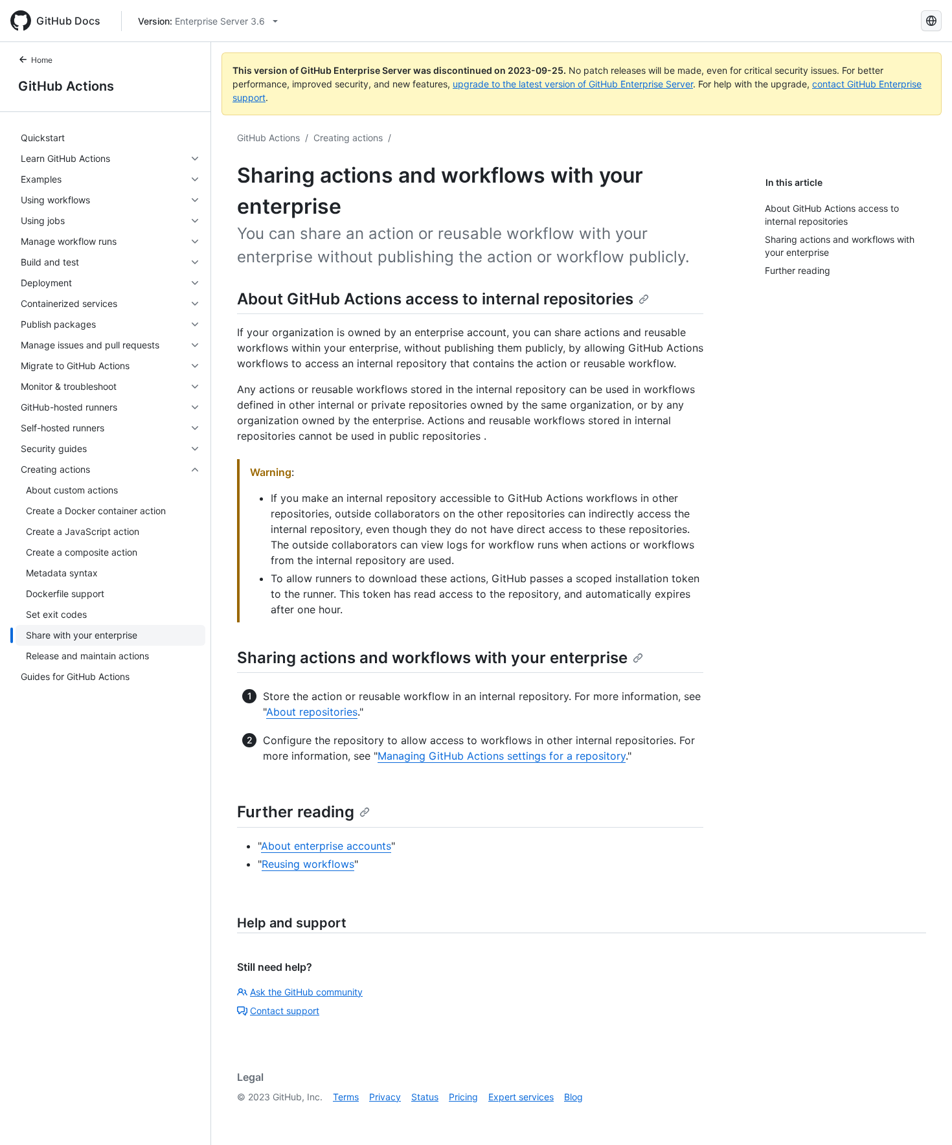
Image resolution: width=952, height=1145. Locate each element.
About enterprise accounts (326, 845)
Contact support (284, 1010)
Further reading (295, 811)
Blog (573, 1096)
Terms (346, 1096)
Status (424, 1096)
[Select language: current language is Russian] (931, 20)
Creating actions (348, 137)
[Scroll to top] (923, 1116)
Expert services (521, 1096)
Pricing (463, 1096)
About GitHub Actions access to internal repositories (435, 298)
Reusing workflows (308, 863)
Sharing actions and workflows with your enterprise (432, 657)
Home (41, 60)
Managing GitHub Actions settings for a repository (502, 755)
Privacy (385, 1096)
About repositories (311, 711)
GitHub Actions (66, 86)
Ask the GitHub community (306, 991)
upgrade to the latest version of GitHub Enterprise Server (573, 83)
